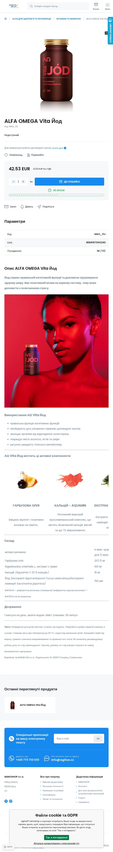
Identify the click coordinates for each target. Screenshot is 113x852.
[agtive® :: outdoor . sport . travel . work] (5, 18)
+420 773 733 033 (27, 760)
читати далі (57, 148)
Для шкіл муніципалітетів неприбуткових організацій (91, 792)
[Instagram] (10, 801)
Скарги (81, 797)
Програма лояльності (53, 786)
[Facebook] (6, 801)
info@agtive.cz (62, 760)
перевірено (83, 802)
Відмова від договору (53, 781)
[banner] (13, 6)
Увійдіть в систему (98, 738)
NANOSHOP (84, 781)
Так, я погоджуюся (56, 837)
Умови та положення (53, 799)
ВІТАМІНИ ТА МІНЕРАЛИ (68, 18)
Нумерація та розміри (53, 790)
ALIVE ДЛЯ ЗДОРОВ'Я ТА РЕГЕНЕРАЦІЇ (31, 18)
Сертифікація (49, 794)
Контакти (82, 786)
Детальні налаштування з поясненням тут (56, 843)
